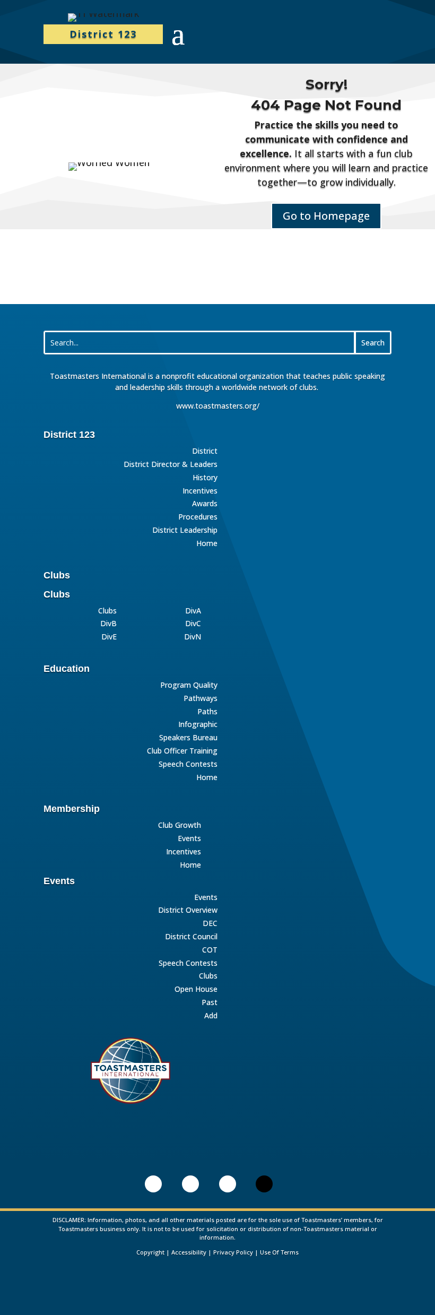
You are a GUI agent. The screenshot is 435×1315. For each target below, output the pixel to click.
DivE (109, 637)
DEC (210, 923)
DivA (193, 611)
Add (211, 1015)
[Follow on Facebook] (190, 1183)
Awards (205, 503)
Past (210, 1002)
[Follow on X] (264, 1183)
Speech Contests (188, 764)
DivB (108, 623)
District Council (191, 936)
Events (189, 838)
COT (210, 950)
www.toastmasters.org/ (217, 406)
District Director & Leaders (171, 464)
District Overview (188, 910)
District (205, 451)
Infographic (198, 724)
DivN (192, 637)
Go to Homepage (326, 216)
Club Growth (179, 825)
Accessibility (188, 1252)
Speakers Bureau (188, 737)
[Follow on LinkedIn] (153, 1183)
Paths (207, 711)
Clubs (107, 611)
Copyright (150, 1252)
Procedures (198, 517)
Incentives (200, 491)
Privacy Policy (233, 1252)
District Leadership (185, 530)
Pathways (201, 698)
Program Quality (189, 685)
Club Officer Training (182, 751)
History (205, 477)
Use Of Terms (279, 1252)
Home (207, 543)
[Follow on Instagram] (227, 1183)
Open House (196, 989)
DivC (193, 623)
